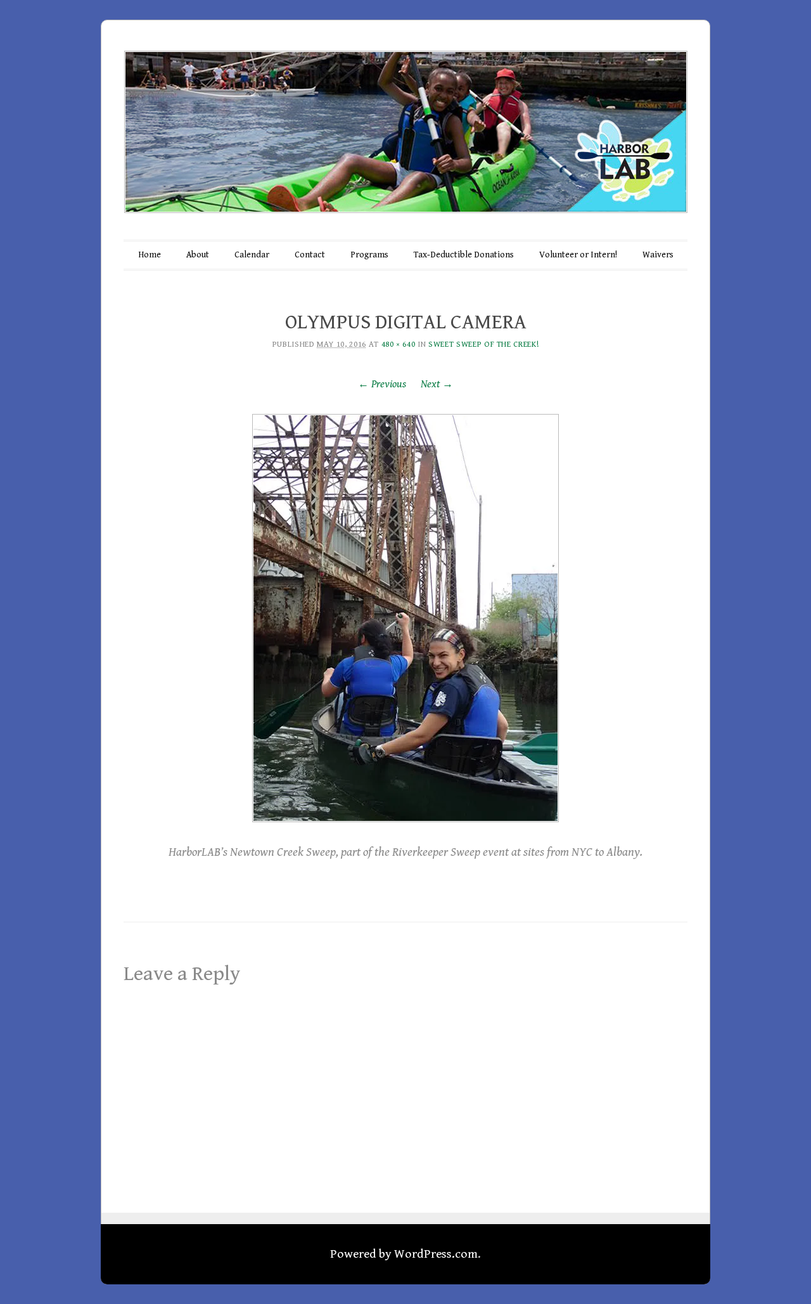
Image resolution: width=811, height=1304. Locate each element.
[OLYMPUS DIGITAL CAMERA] (405, 618)
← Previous (382, 384)
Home (149, 255)
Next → (437, 384)
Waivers (658, 255)
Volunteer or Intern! (578, 255)
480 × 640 (398, 344)
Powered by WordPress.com (404, 1254)
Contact (310, 255)
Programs (369, 255)
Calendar (251, 255)
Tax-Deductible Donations (464, 255)
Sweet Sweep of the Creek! (483, 344)
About (197, 255)
